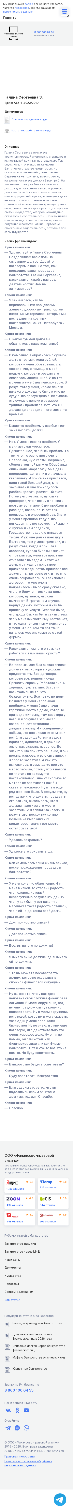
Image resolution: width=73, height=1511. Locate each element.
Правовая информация (20, 1456)
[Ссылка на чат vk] (17, 1428)
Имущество (12, 1275)
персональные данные (18, 11)
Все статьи (12, 1300)
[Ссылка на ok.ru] (17, 1410)
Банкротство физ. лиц (20, 1243)
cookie (29, 3)
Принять (9, 17)
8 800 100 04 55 (44, 32)
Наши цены (12, 1259)
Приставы (11, 1283)
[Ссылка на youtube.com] (26, 1410)
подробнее (22, 7)
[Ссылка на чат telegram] (8, 1428)
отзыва (47, 1205)
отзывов (15, 1188)
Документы (12, 1267)
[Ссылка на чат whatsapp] (26, 1428)
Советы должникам (18, 1291)
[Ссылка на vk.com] (8, 1410)
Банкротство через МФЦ (22, 1251)
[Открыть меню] (64, 11)
